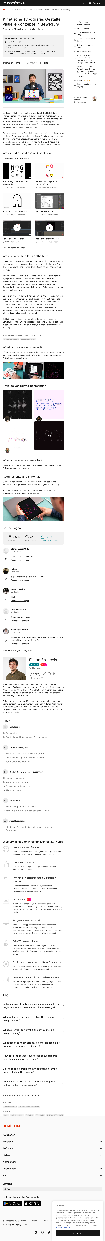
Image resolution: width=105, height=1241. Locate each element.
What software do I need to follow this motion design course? (28, 1019)
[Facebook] (35, 1232)
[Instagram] (42, 1232)
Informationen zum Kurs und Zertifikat (21, 1095)
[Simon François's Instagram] (49, 673)
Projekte (44, 63)
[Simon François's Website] (53, 673)
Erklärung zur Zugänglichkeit (15, 1224)
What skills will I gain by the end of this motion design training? (28, 1031)
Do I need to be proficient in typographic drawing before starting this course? (30, 1070)
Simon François (21, 29)
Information (8, 63)
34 (32, 38)
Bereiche (8, 1141)
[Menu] (5, 3)
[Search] (84, 3)
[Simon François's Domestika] (44, 673)
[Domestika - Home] (4, 9)
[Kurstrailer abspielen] (33, 86)
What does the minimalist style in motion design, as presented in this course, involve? (31, 1044)
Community (32, 63)
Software (8, 1148)
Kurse (11, 9)
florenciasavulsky (19, 630)
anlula (14, 569)
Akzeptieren (77, 1233)
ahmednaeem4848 (20, 549)
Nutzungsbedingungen (31, 1221)
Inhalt (18, 63)
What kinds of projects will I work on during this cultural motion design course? (29, 1083)
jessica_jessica (18, 589)
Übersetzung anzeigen (20, 560)
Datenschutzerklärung (52, 1221)
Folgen (36, 673)
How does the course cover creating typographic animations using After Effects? (30, 1057)
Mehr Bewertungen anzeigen (16, 650)
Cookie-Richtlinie (63, 1228)
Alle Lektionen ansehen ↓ (15, 247)
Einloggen (97, 3)
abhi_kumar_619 (18, 609)
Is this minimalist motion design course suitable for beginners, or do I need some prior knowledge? (31, 1006)
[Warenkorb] (89, 3)
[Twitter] (49, 1232)
